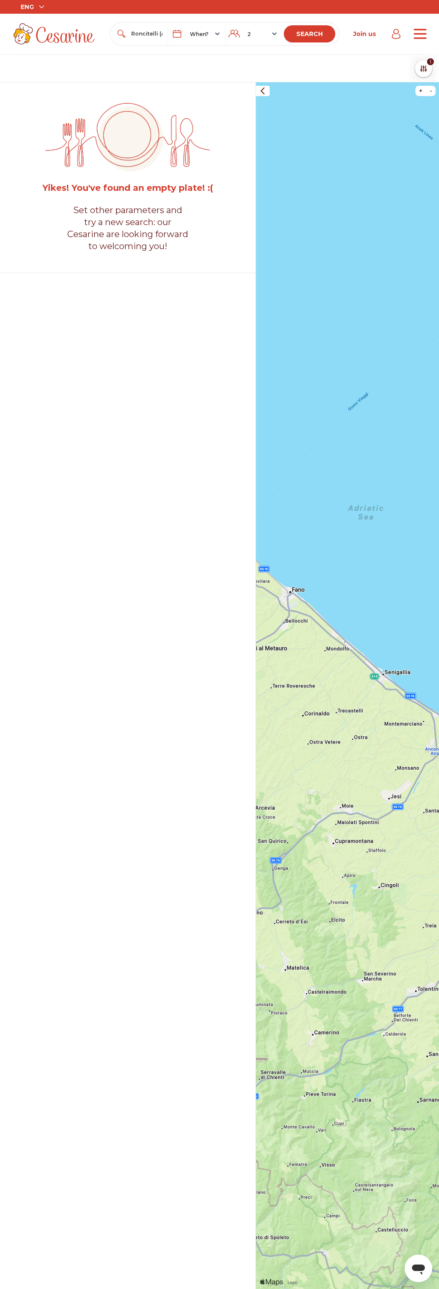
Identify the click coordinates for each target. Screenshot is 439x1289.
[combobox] (146, 33)
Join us (364, 33)
